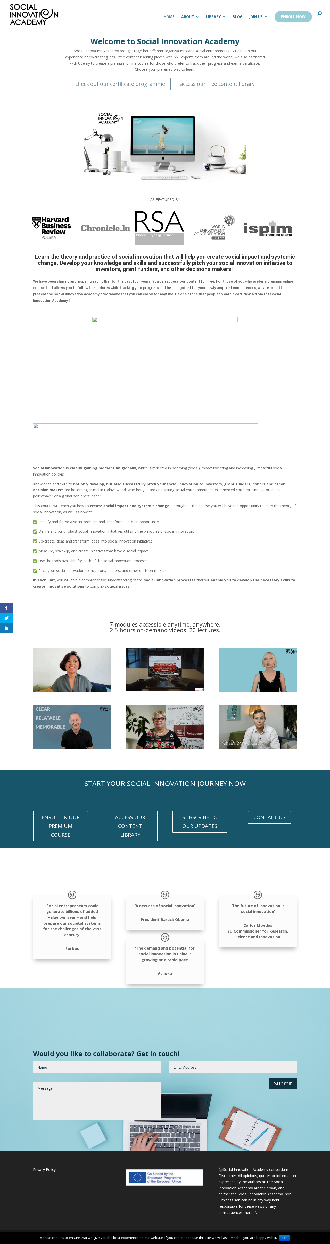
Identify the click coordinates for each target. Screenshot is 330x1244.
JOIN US (256, 17)
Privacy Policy (44, 1169)
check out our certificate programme (120, 83)
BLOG (237, 17)
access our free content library (217, 83)
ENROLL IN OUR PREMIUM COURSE (61, 826)
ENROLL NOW (293, 16)
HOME (169, 17)
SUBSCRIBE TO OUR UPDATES (200, 822)
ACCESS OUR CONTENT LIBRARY (130, 826)
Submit (283, 1083)
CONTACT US (269, 817)
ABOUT (187, 17)
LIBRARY (213, 17)
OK (284, 1238)
